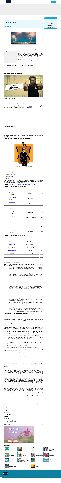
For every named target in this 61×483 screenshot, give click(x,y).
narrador (30, 106)
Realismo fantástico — (28, 59)
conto (8, 65)
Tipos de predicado (50, 21)
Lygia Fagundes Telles (12, 250)
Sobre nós (4, 476)
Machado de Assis (12, 241)
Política (9, 476)
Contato (19, 476)
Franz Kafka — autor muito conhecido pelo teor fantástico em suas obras (22, 184)
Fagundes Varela (49, 19)
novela (28, 100)
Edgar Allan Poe (12, 202)
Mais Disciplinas (41, 1)
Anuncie (14, 476)
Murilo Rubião (12, 258)
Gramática (18, 1)
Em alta (35, 1)
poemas (37, 133)
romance (32, 100)
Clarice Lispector (12, 255)
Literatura (29, 1)
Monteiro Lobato (12, 244)
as (33, 59)
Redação (24, 1)
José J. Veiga (12, 253)
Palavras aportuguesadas (51, 27)
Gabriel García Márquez (12, 230)
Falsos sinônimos (49, 25)
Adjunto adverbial (50, 23)
